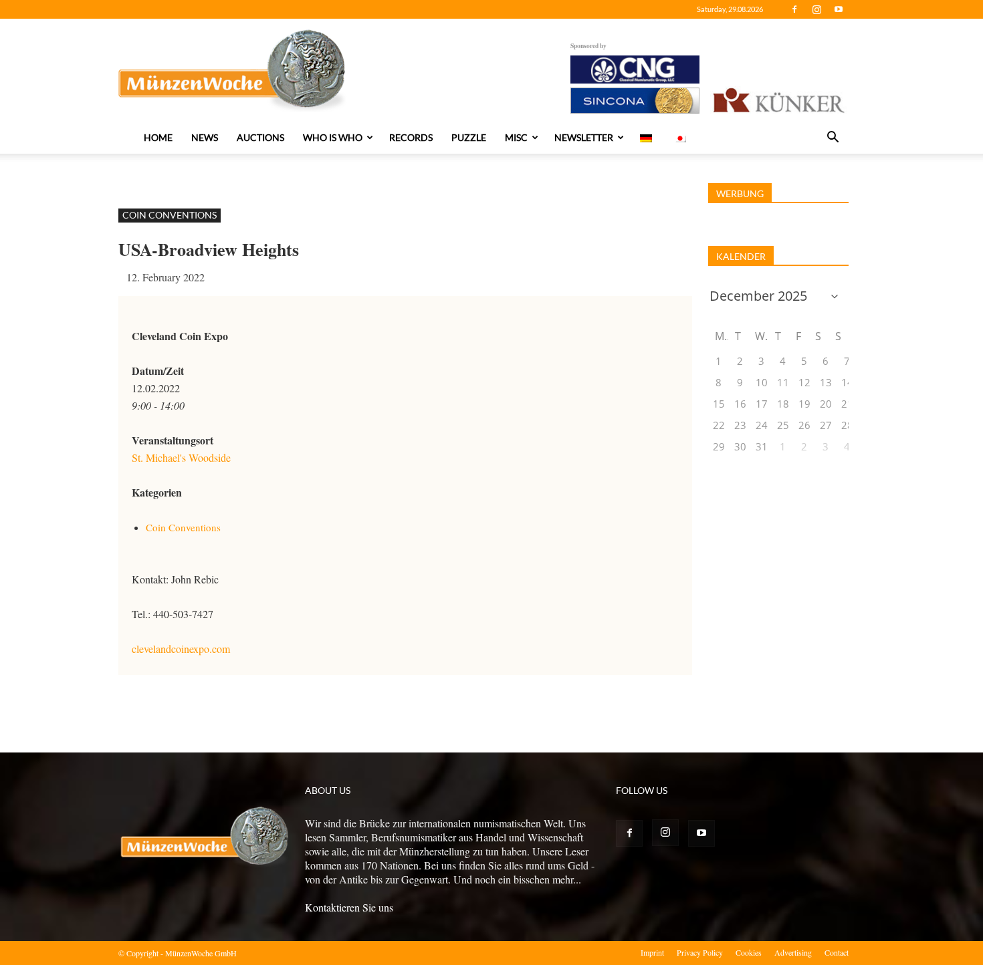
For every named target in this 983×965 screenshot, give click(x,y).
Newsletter (583, 137)
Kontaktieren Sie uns (349, 907)
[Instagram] (816, 9)
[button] (832, 138)
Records (411, 137)
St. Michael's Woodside (181, 457)
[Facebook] (794, 9)
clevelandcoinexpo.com (181, 649)
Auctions (260, 137)
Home (158, 137)
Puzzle (468, 137)
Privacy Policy (700, 952)
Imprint (652, 952)
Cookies (749, 952)
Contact (837, 952)
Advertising (793, 952)
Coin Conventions (169, 215)
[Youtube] (839, 9)
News (204, 137)
